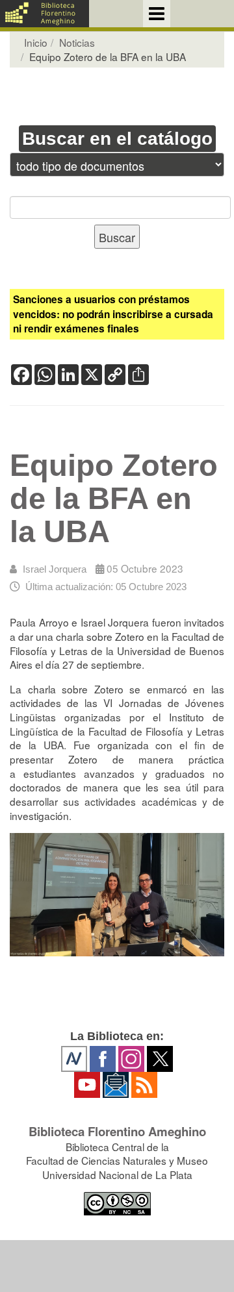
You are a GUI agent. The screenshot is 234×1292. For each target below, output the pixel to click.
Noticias (77, 42)
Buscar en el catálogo (117, 139)
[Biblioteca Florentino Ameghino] (44, 13)
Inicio (35, 42)
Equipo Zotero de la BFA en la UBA (114, 499)
